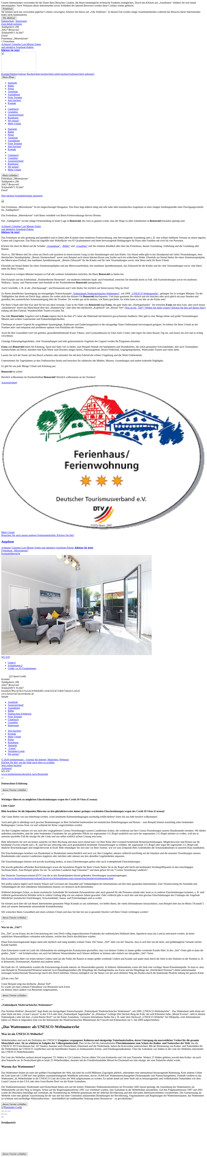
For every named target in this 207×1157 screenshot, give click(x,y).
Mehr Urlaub (14, 123)
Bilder (11, 85)
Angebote (13, 91)
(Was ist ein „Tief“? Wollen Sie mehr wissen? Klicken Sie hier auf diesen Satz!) (165, 307)
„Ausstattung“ (53, 246)
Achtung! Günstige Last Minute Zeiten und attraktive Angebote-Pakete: (21, 47)
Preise (11, 88)
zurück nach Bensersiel (36, 774)
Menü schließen (10, 175)
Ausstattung (14, 94)
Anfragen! (6, 768)
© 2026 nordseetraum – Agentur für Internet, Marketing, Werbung (35, 759)
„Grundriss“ (81, 246)
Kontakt (12, 103)
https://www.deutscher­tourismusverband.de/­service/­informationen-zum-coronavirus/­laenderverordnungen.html (57, 878)
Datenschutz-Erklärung (19, 713)
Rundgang (13, 117)
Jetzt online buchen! (11, 765)
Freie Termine (15, 97)
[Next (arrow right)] (6, 1114)
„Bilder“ (66, 246)
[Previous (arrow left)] (2, 1114)
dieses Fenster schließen (14, 790)
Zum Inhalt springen (11, 24)
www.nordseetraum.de (12, 774)
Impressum (21, 21)
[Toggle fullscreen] (6, 1111)
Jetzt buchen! (14, 100)
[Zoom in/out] (9, 1111)
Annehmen (8, 9)
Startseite (12, 83)
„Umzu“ (12, 748)
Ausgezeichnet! (16, 114)
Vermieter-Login (16, 751)
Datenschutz (7, 21)
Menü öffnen (8, 77)
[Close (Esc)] (2, 1111)
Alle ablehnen (9, 18)
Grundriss (13, 112)
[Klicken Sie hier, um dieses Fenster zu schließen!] (2, 777)
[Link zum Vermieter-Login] (11, 1107)
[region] (103, 24)
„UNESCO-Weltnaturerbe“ (145, 293)
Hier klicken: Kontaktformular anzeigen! (22, 195)
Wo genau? (13, 120)
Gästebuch (13, 109)
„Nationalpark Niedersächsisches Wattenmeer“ (96, 293)
